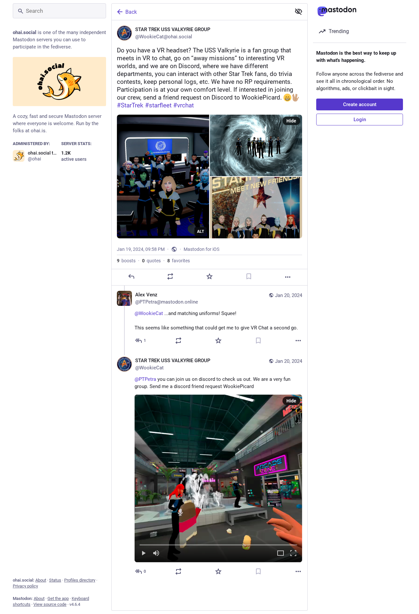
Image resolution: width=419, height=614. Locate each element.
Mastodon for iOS (201, 249)
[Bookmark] (249, 276)
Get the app (58, 598)
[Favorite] (209, 276)
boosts (126, 260)
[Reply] (131, 276)
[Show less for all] (298, 11)
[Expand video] (280, 554)
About (40, 580)
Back (131, 12)
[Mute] (156, 554)
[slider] (218, 544)
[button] (218, 478)
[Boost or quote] (170, 276)
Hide (291, 120)
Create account (359, 104)
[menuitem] (218, 478)
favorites (178, 260)
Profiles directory (79, 580)
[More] (288, 277)
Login (360, 119)
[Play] (143, 554)
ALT (200, 231)
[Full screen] (293, 554)
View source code (49, 604)
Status (55, 580)
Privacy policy (25, 586)
